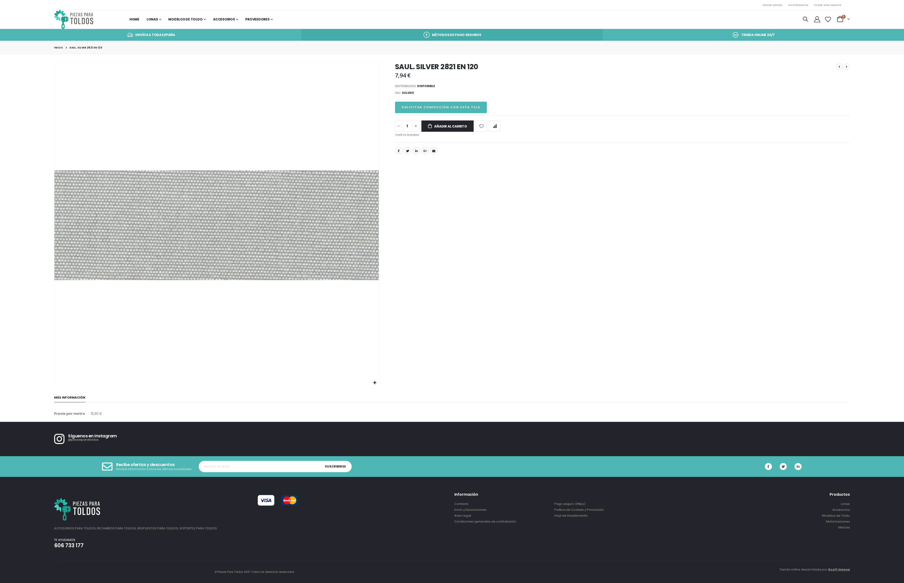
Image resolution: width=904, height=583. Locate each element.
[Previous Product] (839, 67)
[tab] (69, 398)
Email (434, 151)
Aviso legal (462, 515)
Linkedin (798, 466)
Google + (425, 151)
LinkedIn (416, 151)
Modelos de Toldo (836, 515)
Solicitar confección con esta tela (441, 107)
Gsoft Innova (839, 569)
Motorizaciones (838, 521)
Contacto (461, 504)
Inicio (58, 47)
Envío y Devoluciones (470, 509)
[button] (375, 383)
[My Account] (817, 19)
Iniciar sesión (773, 5)
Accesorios (841, 509)
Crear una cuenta (827, 5)
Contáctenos (798, 5)
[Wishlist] (828, 19)
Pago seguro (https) (569, 504)
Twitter (407, 151)
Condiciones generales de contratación (485, 521)
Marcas (844, 527)
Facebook (399, 151)
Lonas (845, 504)
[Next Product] (846, 67)
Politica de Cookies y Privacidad (578, 509)
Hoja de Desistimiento (571, 515)
